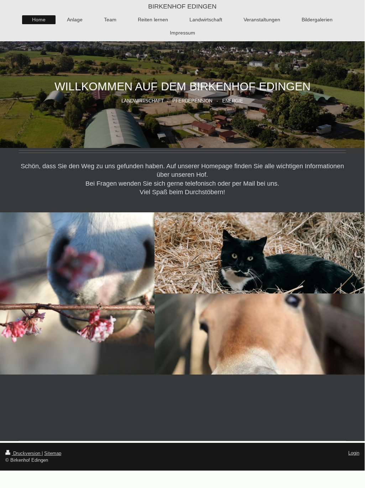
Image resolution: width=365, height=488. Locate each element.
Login (353, 453)
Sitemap (52, 453)
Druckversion (27, 453)
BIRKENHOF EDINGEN (182, 6)
